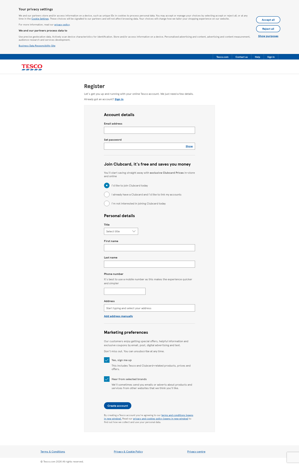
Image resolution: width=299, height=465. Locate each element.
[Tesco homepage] (31, 67)
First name (111, 241)
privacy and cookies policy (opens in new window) (160, 418)
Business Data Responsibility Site (37, 45)
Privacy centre (196, 451)
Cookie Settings (40, 18)
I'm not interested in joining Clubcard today (139, 203)
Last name (110, 257)
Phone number (113, 274)
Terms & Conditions (52, 451)
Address (109, 301)
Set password (113, 139)
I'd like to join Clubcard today (130, 185)
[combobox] (149, 308)
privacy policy (62, 24)
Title (107, 224)
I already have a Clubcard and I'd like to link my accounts (147, 194)
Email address (113, 123)
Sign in (119, 99)
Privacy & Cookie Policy (128, 451)
